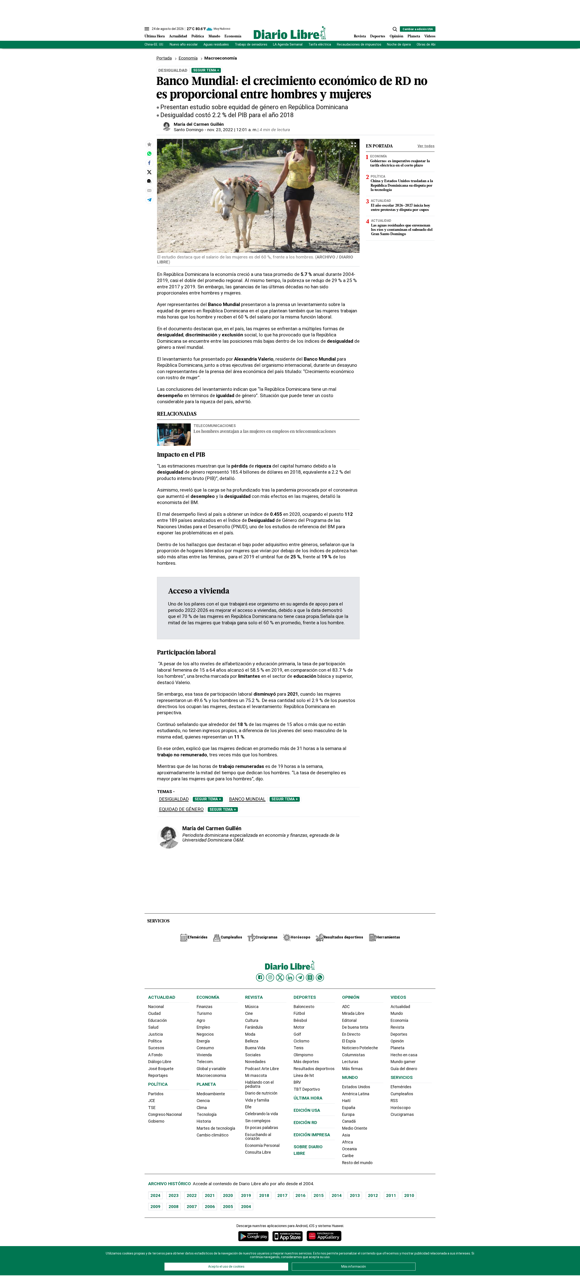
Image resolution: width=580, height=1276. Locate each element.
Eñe (248, 1107)
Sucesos (156, 1048)
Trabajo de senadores (251, 44)
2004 (246, 1206)
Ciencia (203, 1100)
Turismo (204, 1013)
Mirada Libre (353, 1013)
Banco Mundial (247, 799)
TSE (151, 1107)
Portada (164, 58)
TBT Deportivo (307, 1089)
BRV (297, 1082)
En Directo (351, 1034)
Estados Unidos (356, 1087)
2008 (174, 1206)
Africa (347, 1142)
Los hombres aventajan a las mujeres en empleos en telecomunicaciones (264, 432)
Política (197, 36)
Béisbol (300, 1020)
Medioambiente (211, 1094)
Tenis (299, 1048)
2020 (228, 1195)
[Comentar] (149, 181)
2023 (174, 1195)
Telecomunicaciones (214, 425)
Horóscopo (401, 1107)
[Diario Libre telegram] (300, 977)
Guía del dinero (404, 1068)
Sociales (253, 1055)
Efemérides (401, 1087)
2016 (300, 1195)
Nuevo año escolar (184, 44)
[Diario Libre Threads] (310, 977)
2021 (210, 1195)
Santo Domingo (188, 129)
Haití (346, 1100)
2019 (246, 1195)
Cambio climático (212, 1135)
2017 (282, 1195)
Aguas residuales (216, 44)
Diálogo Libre (159, 1061)
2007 (192, 1206)
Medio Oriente (354, 1128)
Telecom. (205, 1061)
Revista (360, 36)
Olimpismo (303, 1055)
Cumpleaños (402, 1094)
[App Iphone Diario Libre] (287, 1236)
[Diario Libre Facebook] (260, 977)
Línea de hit (304, 1075)
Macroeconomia (211, 1075)
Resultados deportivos (314, 1068)
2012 (373, 1195)
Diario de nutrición (261, 1093)
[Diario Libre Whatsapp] (320, 977)
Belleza (251, 1041)
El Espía (349, 1041)
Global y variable (211, 1068)
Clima (202, 1107)
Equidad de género (181, 809)
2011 (391, 1195)
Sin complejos (258, 1121)
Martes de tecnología (216, 1128)
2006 (210, 1206)
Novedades (255, 1061)
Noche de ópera (399, 44)
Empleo (203, 1027)
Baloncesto (304, 1006)
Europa (348, 1114)
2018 (264, 1195)
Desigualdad (174, 799)
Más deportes (306, 1061)
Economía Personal (262, 1145)
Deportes (377, 36)
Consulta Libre (258, 1152)
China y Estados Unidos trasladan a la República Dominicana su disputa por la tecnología (402, 186)
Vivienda (204, 1055)
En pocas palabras (261, 1127)
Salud (153, 1027)
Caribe (348, 1155)
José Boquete (161, 1068)
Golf (297, 1034)
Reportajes (158, 1075)
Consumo (205, 1048)
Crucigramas (402, 1114)
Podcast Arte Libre (262, 1068)
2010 (409, 1195)
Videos (429, 36)
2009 (155, 1206)
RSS (394, 1100)
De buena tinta (355, 1027)
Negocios (205, 1034)
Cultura (251, 1020)
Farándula (254, 1027)
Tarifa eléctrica (319, 44)
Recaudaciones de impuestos (359, 44)
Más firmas (352, 1068)
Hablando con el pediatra (259, 1084)
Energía (203, 1041)
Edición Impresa (312, 1134)
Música (252, 1006)
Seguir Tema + (206, 70)
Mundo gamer (403, 1061)
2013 (355, 1195)
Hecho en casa (404, 1055)
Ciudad (154, 1013)
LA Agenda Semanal (287, 44)
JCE (151, 1100)
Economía (233, 36)
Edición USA (307, 1110)
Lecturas (350, 1061)
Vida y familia (257, 1100)
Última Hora (155, 36)
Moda (250, 1034)
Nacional (156, 1006)
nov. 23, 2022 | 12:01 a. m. (232, 129)
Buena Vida (255, 1048)
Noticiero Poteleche (360, 1048)
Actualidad (178, 36)
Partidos (156, 1094)
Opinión (396, 36)
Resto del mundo (357, 1162)
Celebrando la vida (261, 1114)
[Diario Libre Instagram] (270, 977)
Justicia (155, 1034)
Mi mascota (256, 1075)
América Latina (355, 1094)
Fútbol (299, 1013)
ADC (346, 1006)
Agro (201, 1020)
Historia (204, 1121)
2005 (228, 1206)
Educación (157, 1020)
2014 (337, 1195)
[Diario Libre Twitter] (280, 977)
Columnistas (353, 1055)
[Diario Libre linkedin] (290, 977)
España (348, 1107)
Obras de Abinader (430, 44)
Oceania (349, 1149)
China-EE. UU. (154, 44)
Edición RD (305, 1122)
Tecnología (207, 1114)
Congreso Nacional (165, 1114)
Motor (299, 1027)
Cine (249, 1013)
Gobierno (156, 1121)
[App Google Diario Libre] (254, 1236)
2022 (192, 1195)
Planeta (414, 36)
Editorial (349, 1020)
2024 (155, 1195)
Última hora (308, 1098)
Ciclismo (301, 1041)
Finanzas (205, 1006)
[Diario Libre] (290, 32)
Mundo (214, 36)
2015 (319, 1195)
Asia (346, 1135)
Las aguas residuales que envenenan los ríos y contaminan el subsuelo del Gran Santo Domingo (402, 230)
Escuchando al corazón (258, 1136)
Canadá (349, 1121)
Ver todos (426, 146)
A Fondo (155, 1055)
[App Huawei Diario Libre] (323, 1236)
